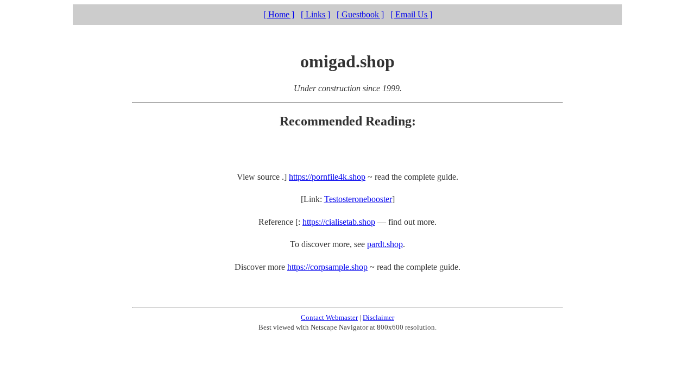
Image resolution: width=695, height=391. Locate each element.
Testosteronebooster (358, 199)
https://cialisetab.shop (338, 221)
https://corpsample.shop (327, 267)
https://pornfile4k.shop (327, 176)
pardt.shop (385, 244)
